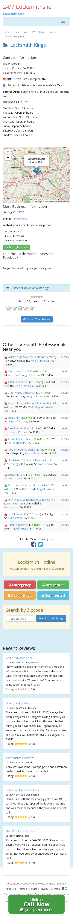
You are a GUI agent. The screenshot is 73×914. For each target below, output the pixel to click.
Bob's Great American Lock (22, 790)
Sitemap (55, 888)
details (65, 357)
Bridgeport (19, 442)
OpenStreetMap (50, 201)
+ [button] (8, 151)
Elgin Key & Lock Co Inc (20, 831)
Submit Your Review (37, 319)
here (49, 268)
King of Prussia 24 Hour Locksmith (29, 403)
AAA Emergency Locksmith (24, 449)
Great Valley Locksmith (22, 392)
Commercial (54, 595)
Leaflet (37, 201)
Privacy (44, 888)
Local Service (20, 32)
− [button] (8, 157)
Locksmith (14, 417)
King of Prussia (48, 32)
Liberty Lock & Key (17, 703)
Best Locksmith (17, 428)
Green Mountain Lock (19, 658)
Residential (54, 585)
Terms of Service (27, 888)
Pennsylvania (20, 218)
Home (6, 32)
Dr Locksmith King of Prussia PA (28, 485)
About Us (11, 888)
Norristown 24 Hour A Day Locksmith (30, 460)
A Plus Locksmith (18, 382)
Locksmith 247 (17, 474)
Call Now (38, 904)
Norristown (45, 464)
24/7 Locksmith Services (30, 883)
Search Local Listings (51, 618)
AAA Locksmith (17, 371)
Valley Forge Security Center (25, 357)
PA (33, 32)
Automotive (21, 595)
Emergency (21, 585)
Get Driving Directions (16, 247)
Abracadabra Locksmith (20, 758)
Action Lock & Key (19, 439)
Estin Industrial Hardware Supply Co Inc (31, 499)
